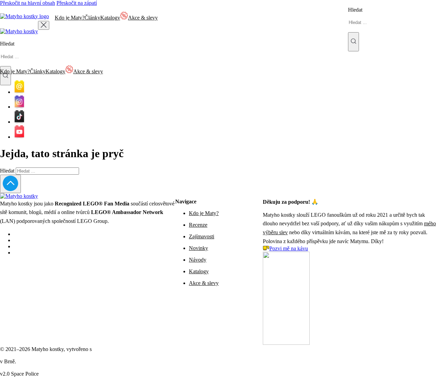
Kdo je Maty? (70, 18)
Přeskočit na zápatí (76, 3)
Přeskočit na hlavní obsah (27, 3)
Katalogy (110, 18)
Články (92, 18)
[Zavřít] (43, 25)
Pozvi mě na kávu (288, 248)
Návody (197, 260)
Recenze (198, 225)
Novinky (198, 248)
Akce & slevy (204, 283)
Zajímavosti (201, 236)
